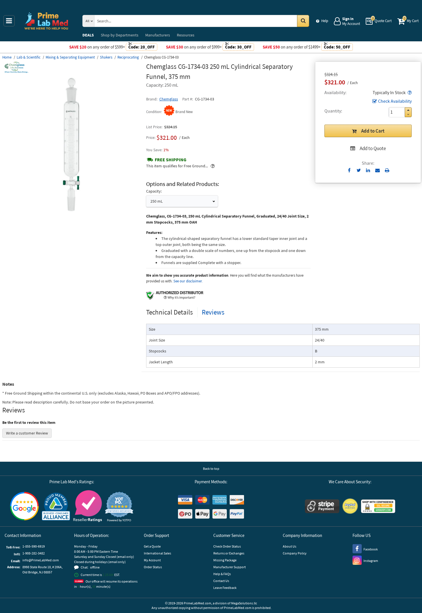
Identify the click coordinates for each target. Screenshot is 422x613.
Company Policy (295, 553)
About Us (289, 546)
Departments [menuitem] (119, 35)
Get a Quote (152, 546)
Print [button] (387, 170)
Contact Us (221, 581)
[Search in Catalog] (303, 21)
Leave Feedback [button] (225, 587)
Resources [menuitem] (185, 35)
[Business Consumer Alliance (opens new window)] (56, 507)
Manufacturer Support (229, 567)
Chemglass (168, 99)
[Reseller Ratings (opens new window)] (87, 507)
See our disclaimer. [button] (188, 281)
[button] (409, 92)
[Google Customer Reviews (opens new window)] (24, 507)
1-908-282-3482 (33, 553)
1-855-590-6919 (33, 546)
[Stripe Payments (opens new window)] (322, 507)
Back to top (211, 468)
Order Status (153, 567)
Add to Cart (372, 131)
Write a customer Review (27, 433)
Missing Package (225, 560)
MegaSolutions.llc (244, 603)
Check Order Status (227, 546)
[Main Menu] (9, 20)
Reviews (213, 312)
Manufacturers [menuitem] (157, 35)
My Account (152, 560)
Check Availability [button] (395, 101)
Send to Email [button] (377, 170)
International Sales (157, 553)
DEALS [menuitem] (88, 35)
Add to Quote (373, 148)
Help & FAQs (222, 574)
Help (324, 20)
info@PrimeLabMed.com (40, 560)
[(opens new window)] (72, 212)
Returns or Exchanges (228, 553)
